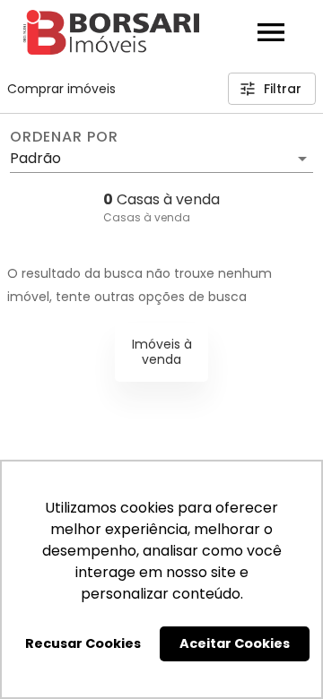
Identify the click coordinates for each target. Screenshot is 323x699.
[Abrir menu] (271, 32)
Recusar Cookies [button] (83, 643)
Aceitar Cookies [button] (234, 643)
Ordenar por (64, 137)
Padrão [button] (35, 158)
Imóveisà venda (162, 351)
